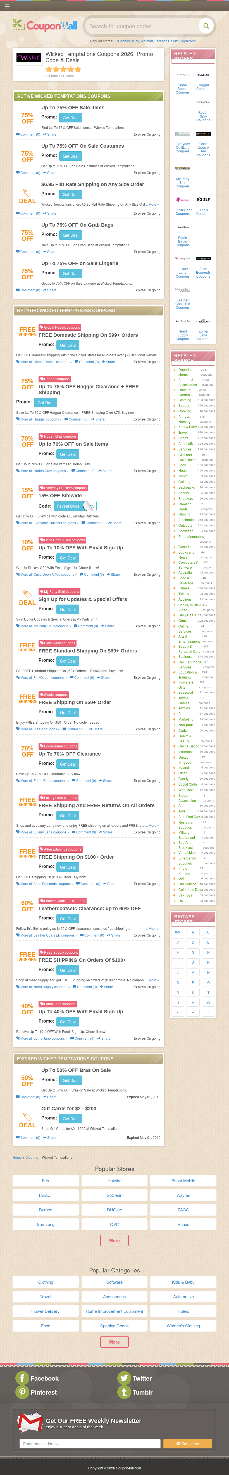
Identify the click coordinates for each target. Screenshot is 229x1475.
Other (182, 772)
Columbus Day (189, 889)
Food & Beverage (185, 580)
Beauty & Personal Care (189, 649)
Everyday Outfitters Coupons (183, 147)
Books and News (186, 554)
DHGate (114, 1209)
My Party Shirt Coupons (183, 182)
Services (185, 449)
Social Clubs (188, 784)
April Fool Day (189, 816)
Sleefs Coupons (203, 211)
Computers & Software (188, 565)
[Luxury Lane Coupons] (182, 258)
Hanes (183, 1224)
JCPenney (122, 40)
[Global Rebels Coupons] (182, 74)
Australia (185, 572)
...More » (152, 204)
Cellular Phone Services (189, 664)
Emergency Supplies (187, 860)
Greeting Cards (185, 506)
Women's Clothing (183, 1325)
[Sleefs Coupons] (203, 199)
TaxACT (45, 1195)
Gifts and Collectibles (187, 457)
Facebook (45, 1378)
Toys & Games (183, 700)
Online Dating (188, 746)
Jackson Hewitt (166, 40)
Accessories (114, 1296)
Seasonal (185, 692)
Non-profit (186, 724)
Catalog (184, 481)
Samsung (45, 1224)
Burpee (45, 1209)
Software (114, 1282)
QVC (114, 1224)
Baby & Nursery (184, 419)
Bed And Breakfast (185, 845)
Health (183, 470)
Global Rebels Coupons (183, 88)
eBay (135, 40)
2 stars (56, 69)
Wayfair (183, 1195)
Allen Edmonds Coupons (203, 272)
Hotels (183, 1311)
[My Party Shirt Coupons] (182, 168)
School (183, 492)
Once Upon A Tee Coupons (203, 149)
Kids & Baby (187, 426)
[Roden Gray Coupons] (203, 102)
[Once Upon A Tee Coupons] (203, 133)
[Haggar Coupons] (203, 74)
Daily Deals (187, 614)
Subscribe (189, 1443)
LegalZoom (188, 40)
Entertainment (189, 536)
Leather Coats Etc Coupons (182, 304)
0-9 (177, 932)
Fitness (183, 588)
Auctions (185, 599)
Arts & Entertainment (189, 639)
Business (185, 656)
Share (51, 134)
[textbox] (90, 1443)
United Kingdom (185, 760)
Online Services (185, 628)
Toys (181, 811)
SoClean (114, 1195)
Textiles (184, 707)
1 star (49, 69)
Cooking (184, 410)
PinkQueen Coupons (183, 211)
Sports (183, 437)
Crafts (182, 730)
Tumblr (143, 1392)
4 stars (70, 69)
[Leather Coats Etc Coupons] (182, 289)
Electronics (186, 519)
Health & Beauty (185, 738)
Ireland (183, 767)
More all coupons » (46, 361)
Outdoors (185, 525)
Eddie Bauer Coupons (183, 241)
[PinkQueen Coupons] (182, 199)
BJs (45, 1180)
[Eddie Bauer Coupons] (182, 227)
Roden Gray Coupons (203, 116)
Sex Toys (185, 895)
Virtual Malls (187, 852)
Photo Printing (184, 870)
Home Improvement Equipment (114, 1311)
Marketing (186, 719)
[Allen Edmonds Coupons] (203, 258)
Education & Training (187, 674)
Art (180, 805)
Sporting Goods (114, 1325)
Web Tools (186, 789)
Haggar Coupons (203, 86)
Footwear (185, 530)
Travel (183, 432)
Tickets (183, 593)
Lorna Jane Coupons (203, 335)
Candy (183, 778)
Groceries (185, 620)
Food (182, 464)
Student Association (187, 798)
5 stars (78, 69)
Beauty (183, 405)
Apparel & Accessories (187, 382)
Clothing (184, 399)
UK (180, 900)
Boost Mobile (183, 1180)
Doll (181, 878)
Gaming (184, 514)
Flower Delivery (45, 1311)
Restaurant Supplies (186, 825)
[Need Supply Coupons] (182, 320)
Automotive (186, 443)
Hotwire (114, 1180)
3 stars (63, 69)
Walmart (146, 40)
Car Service (187, 883)
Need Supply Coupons (183, 335)
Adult (182, 713)
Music (182, 475)
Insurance (186, 751)
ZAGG (183, 1209)
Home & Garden (184, 392)
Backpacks (186, 487)
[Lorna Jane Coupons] (203, 320)
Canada (184, 546)
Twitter (142, 1378)
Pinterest (44, 1392)
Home (17, 1157)
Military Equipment (186, 835)
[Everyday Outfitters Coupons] (182, 133)
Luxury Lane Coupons (183, 272)
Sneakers (185, 498)
